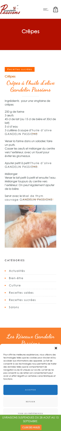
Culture (15, 285)
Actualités (17, 271)
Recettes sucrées (22, 300)
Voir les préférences (30, 413)
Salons (14, 307)
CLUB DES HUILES (31, 427)
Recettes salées (21, 292)
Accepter (30, 390)
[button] (56, 348)
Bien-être (16, 278)
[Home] (10, 14)
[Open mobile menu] (46, 9)
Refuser (30, 402)
